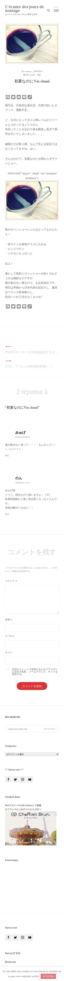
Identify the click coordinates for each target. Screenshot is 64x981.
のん (18, 477)
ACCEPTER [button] (48, 976)
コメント (11, 580)
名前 (8, 619)
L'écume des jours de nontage (24, 8)
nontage (28, 71)
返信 (7, 455)
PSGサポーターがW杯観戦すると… (32, 352)
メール (10, 635)
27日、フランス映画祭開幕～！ (29, 366)
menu (56, 7)
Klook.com (10, 961)
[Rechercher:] (32, 728)
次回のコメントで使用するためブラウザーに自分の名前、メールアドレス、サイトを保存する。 (35, 671)
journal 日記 (35, 74)
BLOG (26, 74)
